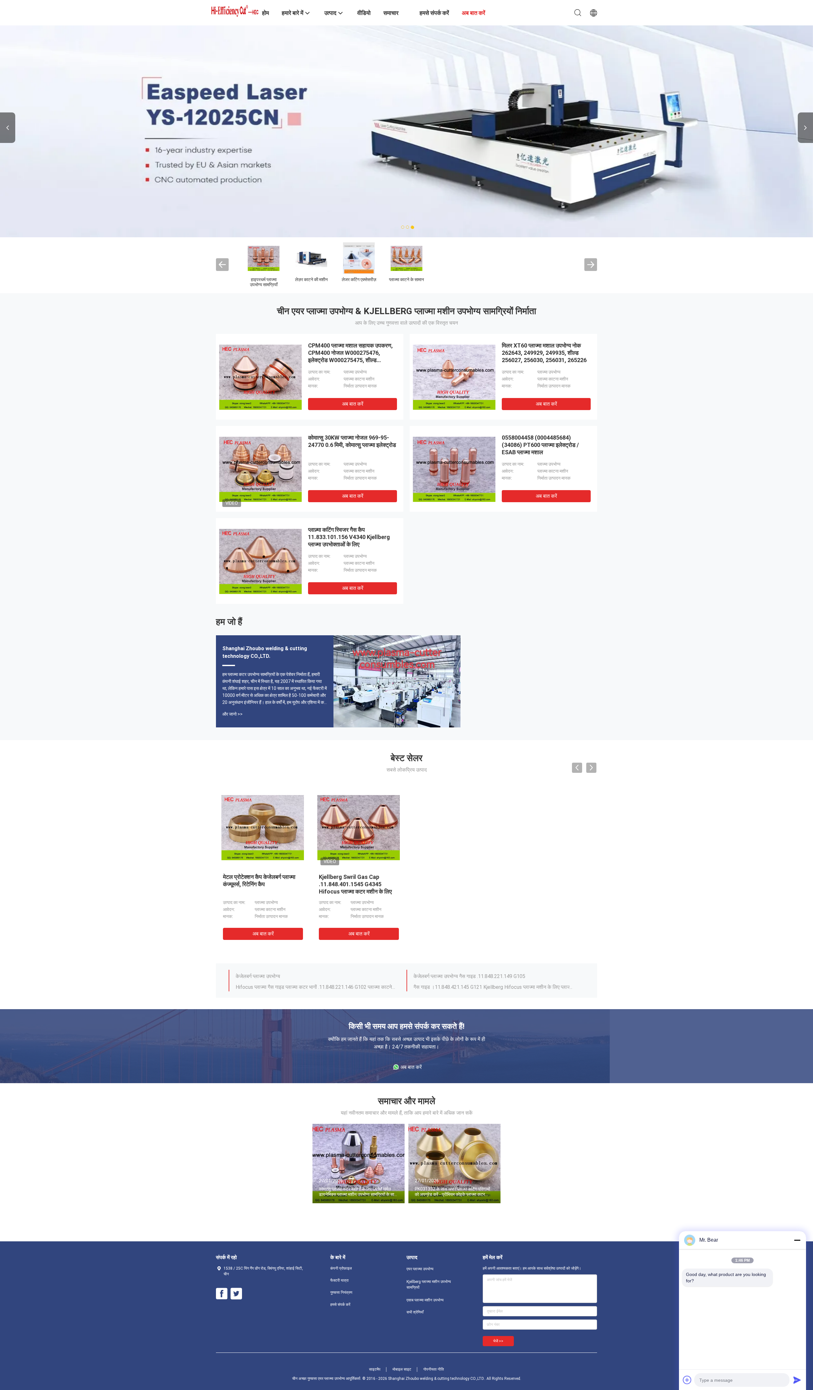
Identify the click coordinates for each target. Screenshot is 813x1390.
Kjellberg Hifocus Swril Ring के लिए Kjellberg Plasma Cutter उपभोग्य (485, 984)
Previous (7, 127)
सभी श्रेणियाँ (415, 1312)
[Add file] (687, 1380)
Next (805, 127)
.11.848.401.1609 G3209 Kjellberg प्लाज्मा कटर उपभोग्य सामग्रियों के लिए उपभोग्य (255, 884)
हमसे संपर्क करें (340, 1304)
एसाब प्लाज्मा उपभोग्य (534, 279)
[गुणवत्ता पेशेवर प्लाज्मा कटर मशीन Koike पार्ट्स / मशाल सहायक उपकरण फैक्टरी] (454, 827)
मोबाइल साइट (402, 1369)
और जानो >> (232, 714)
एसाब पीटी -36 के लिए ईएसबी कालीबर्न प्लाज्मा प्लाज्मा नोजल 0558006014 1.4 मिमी (357, 884)
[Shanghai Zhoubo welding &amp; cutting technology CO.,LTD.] (235, 10)
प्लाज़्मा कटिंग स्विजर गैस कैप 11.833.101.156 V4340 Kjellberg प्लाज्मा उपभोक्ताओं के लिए (349, 537)
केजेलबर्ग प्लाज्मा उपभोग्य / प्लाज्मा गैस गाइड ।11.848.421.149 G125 (301, 984)
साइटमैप (374, 1369)
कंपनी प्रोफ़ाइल (341, 1268)
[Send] (797, 1380)
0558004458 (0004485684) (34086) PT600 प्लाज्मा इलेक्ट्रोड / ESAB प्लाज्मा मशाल (540, 444)
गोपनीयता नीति (433, 1369)
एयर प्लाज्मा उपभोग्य (343, 279)
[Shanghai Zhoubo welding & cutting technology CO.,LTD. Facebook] (221, 1293)
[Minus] (797, 1240)
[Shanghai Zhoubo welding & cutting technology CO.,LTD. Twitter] (236, 1293)
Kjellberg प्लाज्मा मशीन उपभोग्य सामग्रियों (391, 282)
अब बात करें (352, 404)
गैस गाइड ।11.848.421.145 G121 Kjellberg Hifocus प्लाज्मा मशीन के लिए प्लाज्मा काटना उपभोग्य (493, 973)
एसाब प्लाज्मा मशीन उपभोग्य (438, 282)
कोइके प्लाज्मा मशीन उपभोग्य (486, 282)
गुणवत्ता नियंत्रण (341, 1292)
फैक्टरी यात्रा (339, 1280)
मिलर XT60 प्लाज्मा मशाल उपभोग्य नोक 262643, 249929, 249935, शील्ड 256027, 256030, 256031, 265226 (544, 352)
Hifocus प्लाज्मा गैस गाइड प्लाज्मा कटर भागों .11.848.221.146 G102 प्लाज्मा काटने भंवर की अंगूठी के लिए (315, 973)
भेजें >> (498, 1341)
